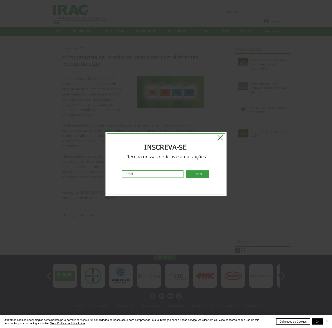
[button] (220, 138)
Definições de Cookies (293, 321)
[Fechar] (327, 321)
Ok (317, 321)
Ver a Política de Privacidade (67, 323)
